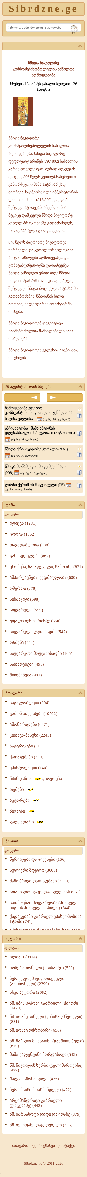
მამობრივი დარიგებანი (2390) (39, 881)
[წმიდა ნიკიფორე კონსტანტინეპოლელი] (23, 125)
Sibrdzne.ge (44, 8)
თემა (10, 505)
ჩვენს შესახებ (43, 1146)
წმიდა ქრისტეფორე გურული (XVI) (36, 452)
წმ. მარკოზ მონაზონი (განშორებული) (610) (47, 1043)
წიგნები (19, 811)
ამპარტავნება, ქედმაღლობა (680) (43, 577)
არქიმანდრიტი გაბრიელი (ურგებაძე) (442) (36, 1103)
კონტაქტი (66, 1146)
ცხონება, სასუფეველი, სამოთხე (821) (46, 566)
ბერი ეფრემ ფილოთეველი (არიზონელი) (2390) (37, 981)
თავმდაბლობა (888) (30, 545)
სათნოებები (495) (27, 664)
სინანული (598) (25, 599)
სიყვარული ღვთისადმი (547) (38, 631)
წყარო (12, 841)
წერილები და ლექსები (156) (38, 859)
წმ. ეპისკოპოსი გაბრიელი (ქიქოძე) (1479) (45, 1005)
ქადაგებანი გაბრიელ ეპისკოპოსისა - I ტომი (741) (47, 919)
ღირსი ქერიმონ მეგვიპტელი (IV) (35, 487)
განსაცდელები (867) (30, 556)
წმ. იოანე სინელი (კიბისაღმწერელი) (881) (46, 1019)
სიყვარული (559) (26, 610)
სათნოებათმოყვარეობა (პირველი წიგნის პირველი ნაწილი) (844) (44, 905)
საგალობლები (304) (30, 703)
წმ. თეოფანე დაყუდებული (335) (41, 1125)
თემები (18, 789)
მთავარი (14, 693)
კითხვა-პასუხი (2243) (30, 735)
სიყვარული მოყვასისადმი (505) (41, 653)
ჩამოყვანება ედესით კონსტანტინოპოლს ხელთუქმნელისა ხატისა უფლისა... (38, 413)
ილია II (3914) (23, 957)
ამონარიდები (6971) (30, 724)
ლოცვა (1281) (23, 523)
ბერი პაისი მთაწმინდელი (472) (40, 1089)
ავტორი (13, 939)
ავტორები (21, 800)
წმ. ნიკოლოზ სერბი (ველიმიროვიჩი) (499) (46, 1067)
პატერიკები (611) (27, 746)
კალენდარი (23, 822)
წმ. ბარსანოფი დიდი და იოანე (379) (45, 1114)
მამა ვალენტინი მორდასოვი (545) (43, 1054)
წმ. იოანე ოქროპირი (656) (35, 1030)
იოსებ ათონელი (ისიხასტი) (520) (42, 967)
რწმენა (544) (22, 642)
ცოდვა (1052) (23, 534)
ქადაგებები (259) (26, 757)
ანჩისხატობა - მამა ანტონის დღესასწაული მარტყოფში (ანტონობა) (40, 433)
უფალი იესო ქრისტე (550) (35, 621)
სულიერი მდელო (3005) (33, 870)
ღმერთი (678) (23, 588)
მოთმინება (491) (26, 675)
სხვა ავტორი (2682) (29, 992)
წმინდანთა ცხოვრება (36, 778)
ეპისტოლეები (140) (29, 768)
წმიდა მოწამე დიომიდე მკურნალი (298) (36, 469)
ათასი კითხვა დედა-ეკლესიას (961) (45, 892)
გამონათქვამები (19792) (33, 713)
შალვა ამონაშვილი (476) (34, 1079)
